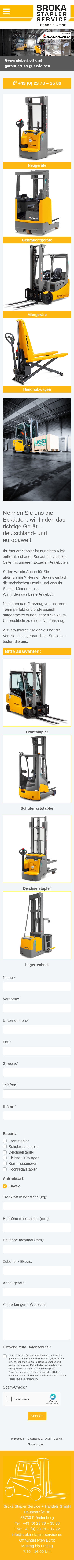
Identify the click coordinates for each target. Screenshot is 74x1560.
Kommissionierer (23, 1163)
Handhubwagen (37, 389)
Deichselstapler (21, 1152)
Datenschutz (35, 1438)
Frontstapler (19, 1141)
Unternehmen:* (15, 1020)
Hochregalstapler (23, 1169)
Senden (37, 1416)
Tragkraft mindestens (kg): (25, 1197)
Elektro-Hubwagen (24, 1158)
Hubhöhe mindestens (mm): (26, 1218)
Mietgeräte (37, 315)
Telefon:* (10, 1085)
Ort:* (7, 1042)
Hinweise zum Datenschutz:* (27, 1347)
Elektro (14, 1186)
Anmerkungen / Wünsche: (25, 1304)
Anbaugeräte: (14, 1283)
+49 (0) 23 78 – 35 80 (39, 83)
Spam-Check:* (15, 1387)
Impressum (18, 1438)
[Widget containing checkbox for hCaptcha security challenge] (31, 1399)
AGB (48, 1438)
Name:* (9, 977)
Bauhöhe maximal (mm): (23, 1240)
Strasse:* (10, 1063)
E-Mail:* (9, 1106)
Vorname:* (12, 999)
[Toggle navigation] (6, 12)
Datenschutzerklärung (36, 1355)
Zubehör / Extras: (17, 1261)
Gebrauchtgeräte (37, 240)
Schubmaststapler (24, 1147)
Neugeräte (37, 165)
